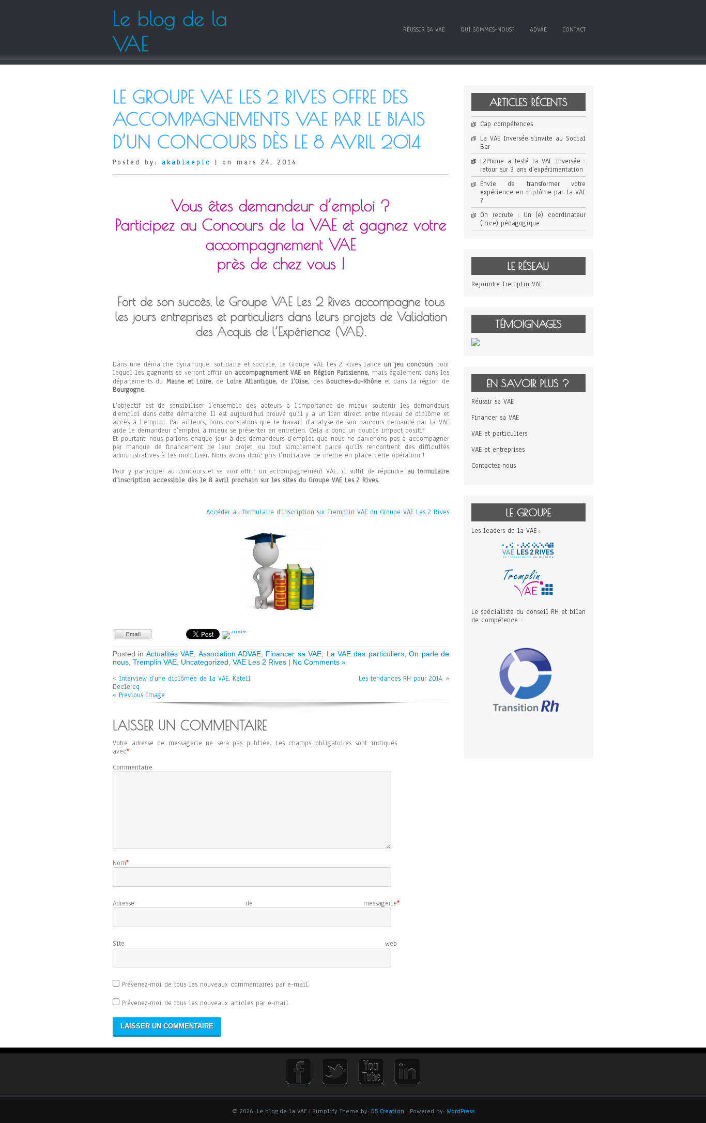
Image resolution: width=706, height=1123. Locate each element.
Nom (119, 863)
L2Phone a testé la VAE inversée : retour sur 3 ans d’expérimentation (533, 165)
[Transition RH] (528, 739)
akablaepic (186, 162)
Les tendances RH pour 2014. (401, 678)
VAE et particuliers (499, 433)
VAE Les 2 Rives (259, 662)
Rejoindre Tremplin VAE (506, 284)
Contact (574, 29)
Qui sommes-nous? (487, 29)
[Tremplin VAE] (528, 596)
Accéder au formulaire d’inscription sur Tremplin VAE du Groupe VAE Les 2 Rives (327, 512)
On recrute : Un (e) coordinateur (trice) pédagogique (533, 219)
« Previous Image (139, 695)
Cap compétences (506, 124)
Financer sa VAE (293, 654)
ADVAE (538, 29)
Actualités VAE (170, 654)
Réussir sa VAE (424, 29)
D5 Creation (387, 1111)
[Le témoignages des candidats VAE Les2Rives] (475, 344)
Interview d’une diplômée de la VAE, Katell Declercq (182, 682)
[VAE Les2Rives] (528, 556)
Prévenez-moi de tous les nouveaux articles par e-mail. (206, 1003)
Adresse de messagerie (255, 903)
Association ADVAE (229, 654)
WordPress (460, 1111)
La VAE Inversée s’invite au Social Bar (533, 142)
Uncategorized (204, 662)
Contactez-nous (493, 465)
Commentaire (132, 767)
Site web (255, 943)
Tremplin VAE (155, 662)
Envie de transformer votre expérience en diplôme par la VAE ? (533, 192)
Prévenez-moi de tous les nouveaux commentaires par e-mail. (216, 984)
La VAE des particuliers (365, 654)
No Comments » (319, 662)
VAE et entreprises (498, 449)
